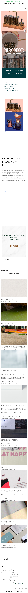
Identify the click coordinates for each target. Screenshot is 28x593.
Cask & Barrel (8, 522)
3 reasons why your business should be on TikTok (12, 494)
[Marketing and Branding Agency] (3, 7)
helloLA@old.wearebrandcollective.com (17, 582)
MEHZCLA (5, 467)
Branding (8, 1)
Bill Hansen (7, 299)
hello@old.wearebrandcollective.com (8, 579)
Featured (12, 1)
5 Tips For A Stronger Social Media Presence (11, 267)
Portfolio (20, 1)
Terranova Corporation (13, 347)
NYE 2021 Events (4, 270)
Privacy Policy (19, 591)
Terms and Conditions (10, 591)
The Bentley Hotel (10, 545)
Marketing (16, 1)
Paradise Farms (8, 323)
